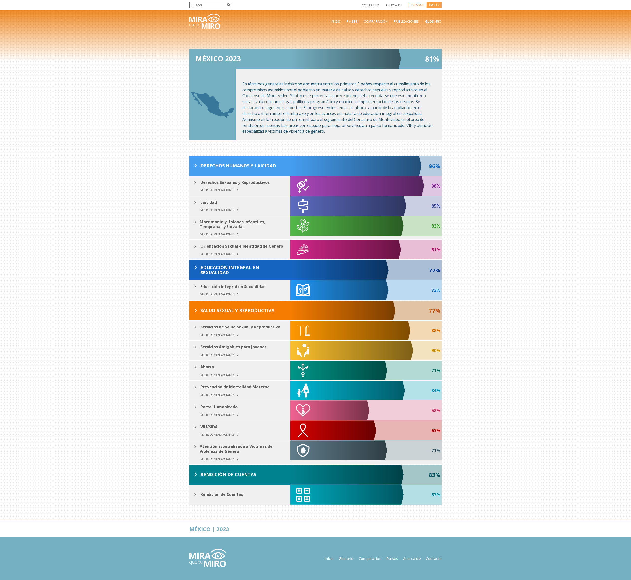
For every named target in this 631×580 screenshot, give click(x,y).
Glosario (433, 21)
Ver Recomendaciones (217, 190)
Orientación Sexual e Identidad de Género (241, 246)
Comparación (376, 21)
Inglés (434, 5)
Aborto (207, 367)
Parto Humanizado (219, 407)
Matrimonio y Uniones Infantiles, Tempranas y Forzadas (232, 224)
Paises (352, 21)
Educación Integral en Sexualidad (229, 270)
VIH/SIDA (209, 427)
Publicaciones (406, 21)
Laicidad (208, 202)
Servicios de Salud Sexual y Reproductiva (240, 327)
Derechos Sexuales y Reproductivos (235, 182)
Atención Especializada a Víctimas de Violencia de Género (236, 448)
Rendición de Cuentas (228, 474)
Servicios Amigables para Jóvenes (233, 347)
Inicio (335, 21)
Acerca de (394, 5)
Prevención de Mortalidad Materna (235, 387)
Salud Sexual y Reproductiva (237, 310)
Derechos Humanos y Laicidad (238, 166)
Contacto (370, 5)
